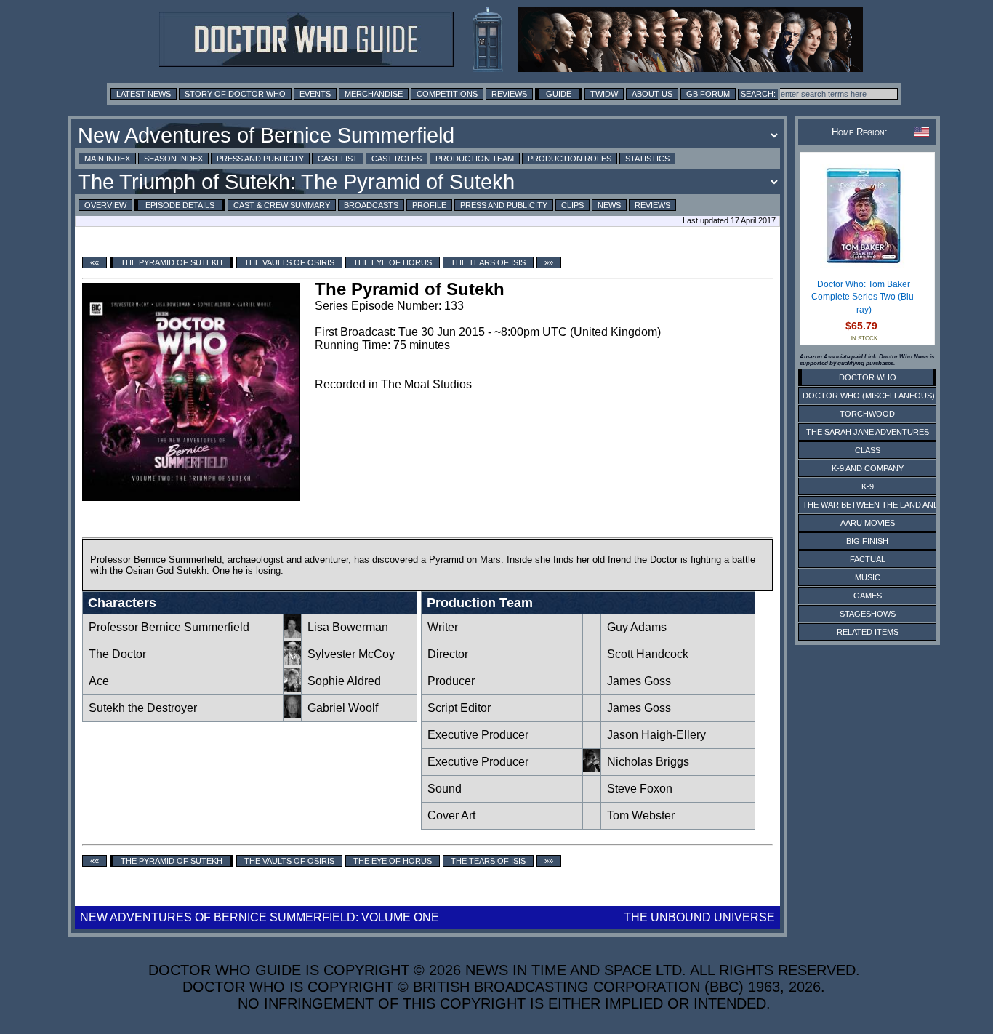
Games (867, 595)
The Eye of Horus (392, 262)
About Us (652, 93)
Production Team (474, 158)
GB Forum (708, 93)
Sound (444, 788)
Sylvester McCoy (351, 654)
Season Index (173, 158)
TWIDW (604, 93)
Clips (572, 205)
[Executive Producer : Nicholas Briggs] (591, 768)
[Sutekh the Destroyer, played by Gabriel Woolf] (292, 714)
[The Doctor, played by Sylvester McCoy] (292, 660)
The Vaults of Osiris (289, 262)
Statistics (647, 158)
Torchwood (867, 413)
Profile (429, 205)
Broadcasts (371, 205)
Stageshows (868, 613)
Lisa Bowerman (347, 627)
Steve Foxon (639, 788)
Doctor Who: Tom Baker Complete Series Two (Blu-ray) (864, 297)
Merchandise (374, 93)
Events (315, 93)
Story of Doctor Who (235, 93)
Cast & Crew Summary (281, 205)
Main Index (107, 158)
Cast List (338, 158)
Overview (105, 205)
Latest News (143, 93)
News (609, 205)
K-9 (867, 486)
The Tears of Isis (488, 262)
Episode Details (179, 205)
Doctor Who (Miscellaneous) (869, 395)
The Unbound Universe (699, 917)
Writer (442, 627)
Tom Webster (641, 815)
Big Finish (867, 541)
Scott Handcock (647, 654)
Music (867, 577)
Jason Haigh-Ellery (656, 735)
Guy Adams (637, 627)
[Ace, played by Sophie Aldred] (292, 687)
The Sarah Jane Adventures (867, 432)
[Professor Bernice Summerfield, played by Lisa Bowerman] (292, 634)
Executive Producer (479, 735)
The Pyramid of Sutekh (171, 262)
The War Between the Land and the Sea (889, 504)
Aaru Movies (867, 522)
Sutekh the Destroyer (143, 708)
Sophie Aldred (344, 681)
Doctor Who (867, 377)
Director (447, 654)
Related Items (867, 632)
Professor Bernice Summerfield (169, 627)
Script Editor (459, 708)
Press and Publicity (260, 158)
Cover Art (451, 815)
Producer (451, 681)
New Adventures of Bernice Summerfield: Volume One (259, 917)
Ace (99, 681)
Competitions (447, 93)
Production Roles (569, 158)
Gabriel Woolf (342, 708)
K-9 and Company (868, 468)
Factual (867, 559)
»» (548, 262)
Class (867, 450)
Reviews (509, 93)
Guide (558, 93)
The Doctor (117, 654)
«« (94, 262)
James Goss (639, 681)
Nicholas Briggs (648, 762)
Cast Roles (396, 158)
